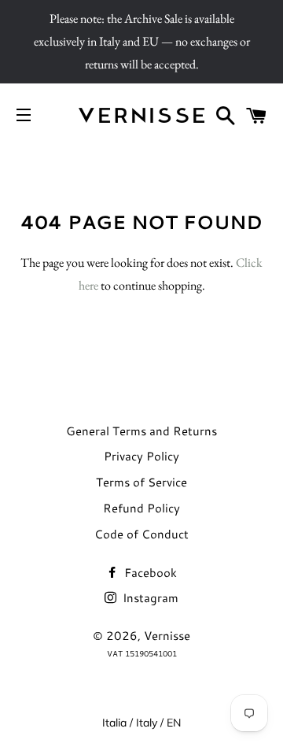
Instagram (148, 598)
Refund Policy (141, 508)
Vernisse (167, 635)
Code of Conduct (141, 534)
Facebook (149, 572)
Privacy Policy (141, 456)
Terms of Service (141, 482)
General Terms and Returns (141, 431)
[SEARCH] (226, 115)
